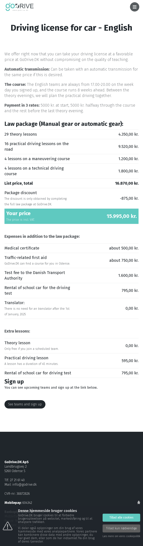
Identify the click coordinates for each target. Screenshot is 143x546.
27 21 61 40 (17, 480)
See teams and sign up (25, 404)
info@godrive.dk (24, 484)
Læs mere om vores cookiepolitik (121, 536)
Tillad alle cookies (121, 517)
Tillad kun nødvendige (121, 528)
